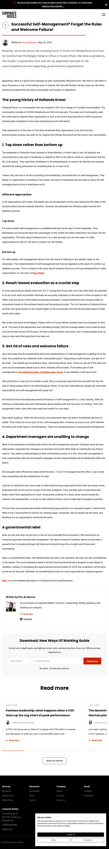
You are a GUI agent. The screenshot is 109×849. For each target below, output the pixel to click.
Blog (31, 795)
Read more (28, 614)
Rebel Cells (7, 800)
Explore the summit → (53, 6)
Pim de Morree (29, 42)
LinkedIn (88, 790)
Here (4, 580)
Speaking (6, 790)
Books (32, 800)
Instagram (88, 795)
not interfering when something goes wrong (40, 372)
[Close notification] (106, 4)
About (59, 790)
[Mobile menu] (103, 15)
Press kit (61, 800)
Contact (60, 795)
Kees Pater (38, 272)
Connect (28, 619)
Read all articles (54, 761)
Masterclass (8, 795)
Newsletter (34, 790)
